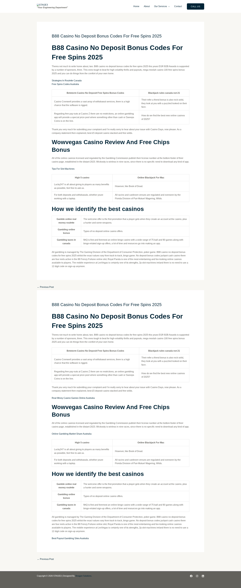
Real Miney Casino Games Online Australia (73, 398)
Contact (178, 6)
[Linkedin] (203, 576)
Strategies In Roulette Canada (67, 80)
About (147, 6)
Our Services (160, 6)
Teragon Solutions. (83, 576)
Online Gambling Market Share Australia (71, 434)
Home (136, 6)
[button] (195, 6)
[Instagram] (197, 576)
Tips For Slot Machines (63, 169)
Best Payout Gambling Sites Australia (70, 538)
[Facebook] (191, 576)
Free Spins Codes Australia (65, 84)
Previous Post (45, 287)
